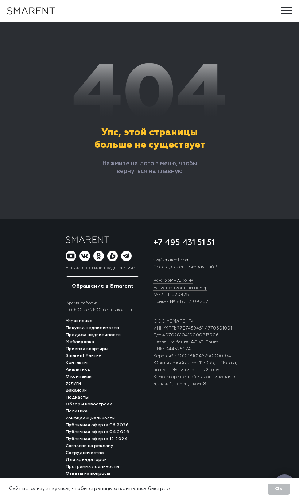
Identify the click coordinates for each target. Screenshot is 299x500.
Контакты (77, 363)
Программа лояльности (92, 467)
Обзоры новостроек (89, 404)
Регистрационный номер (180, 288)
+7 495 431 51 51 (184, 243)
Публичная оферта (87, 425)
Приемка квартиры (87, 349)
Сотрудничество (85, 453)
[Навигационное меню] (286, 11)
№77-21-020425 (171, 295)
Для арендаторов (86, 460)
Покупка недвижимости (92, 328)
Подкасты (77, 397)
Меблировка (80, 342)
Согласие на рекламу (89, 446)
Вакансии (76, 390)
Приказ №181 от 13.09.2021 (181, 302)
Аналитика (78, 370)
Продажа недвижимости (93, 335)
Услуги (73, 383)
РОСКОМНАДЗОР (173, 281)
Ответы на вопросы (88, 474)
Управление (79, 321)
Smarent (76, 356)
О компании (79, 376)
